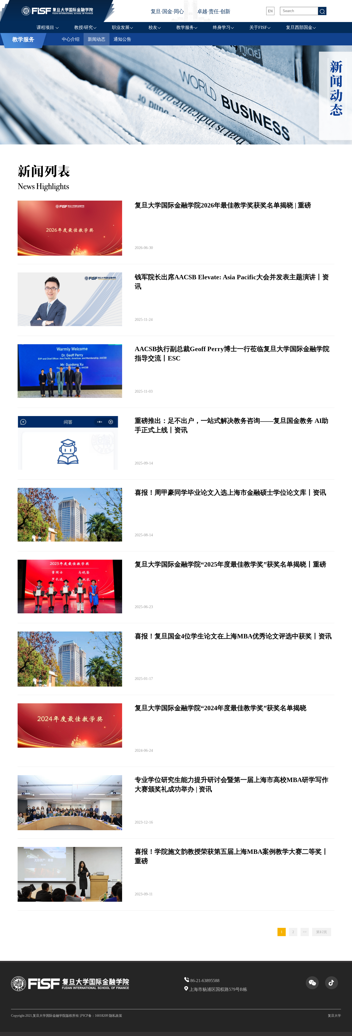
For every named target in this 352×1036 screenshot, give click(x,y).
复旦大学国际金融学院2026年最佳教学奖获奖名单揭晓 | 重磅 (223, 205)
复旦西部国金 (299, 27)
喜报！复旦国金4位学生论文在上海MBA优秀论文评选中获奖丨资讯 (233, 636)
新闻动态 (96, 39)
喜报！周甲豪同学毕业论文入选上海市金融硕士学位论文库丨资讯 (230, 492)
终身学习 (221, 27)
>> (305, 932)
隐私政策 (115, 1016)
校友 (152, 27)
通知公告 (122, 39)
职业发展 (121, 27)
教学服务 (185, 27)
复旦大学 (334, 1016)
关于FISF (258, 27)
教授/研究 (83, 27)
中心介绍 (70, 39)
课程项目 (46, 27)
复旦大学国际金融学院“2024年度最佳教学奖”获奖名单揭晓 (220, 708)
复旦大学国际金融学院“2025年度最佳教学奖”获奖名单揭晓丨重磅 (230, 564)
